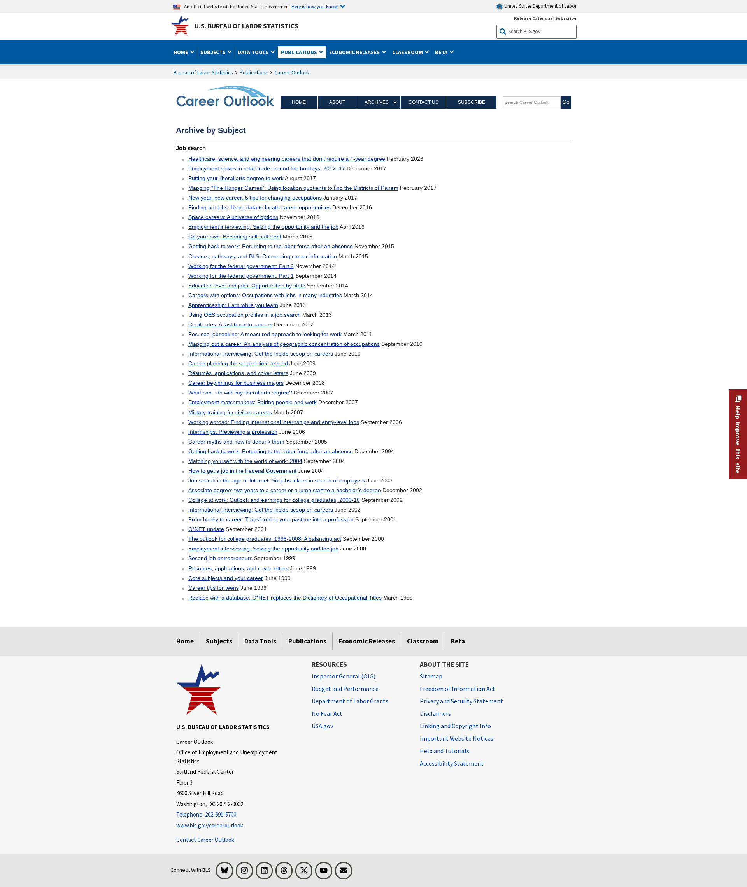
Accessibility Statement (452, 763)
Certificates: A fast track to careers (230, 324)
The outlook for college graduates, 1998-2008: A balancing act (264, 539)
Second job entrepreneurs (220, 558)
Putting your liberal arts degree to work (236, 178)
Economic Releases (366, 641)
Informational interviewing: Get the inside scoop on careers (260, 354)
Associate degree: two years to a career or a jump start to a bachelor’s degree (284, 490)
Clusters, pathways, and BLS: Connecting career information (262, 256)
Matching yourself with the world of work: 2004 (245, 461)
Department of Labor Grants (350, 701)
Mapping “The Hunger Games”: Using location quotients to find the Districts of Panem (293, 188)
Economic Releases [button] (355, 52)
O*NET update (206, 529)
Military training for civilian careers (230, 412)
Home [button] (181, 52)
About (337, 102)
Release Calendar (533, 18)
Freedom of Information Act (457, 688)
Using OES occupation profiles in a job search (244, 315)
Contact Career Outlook (205, 839)
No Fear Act (327, 713)
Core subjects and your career (225, 578)
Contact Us (423, 102)
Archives (377, 102)
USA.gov (322, 726)
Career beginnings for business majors (236, 383)
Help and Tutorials (444, 751)
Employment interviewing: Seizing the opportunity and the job (263, 227)
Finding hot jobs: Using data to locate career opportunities (260, 207)
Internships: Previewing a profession (232, 432)
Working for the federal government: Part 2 (241, 266)
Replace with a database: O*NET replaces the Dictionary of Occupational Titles (285, 597)
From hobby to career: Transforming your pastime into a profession (271, 519)
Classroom (423, 641)
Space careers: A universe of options (233, 217)
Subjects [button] (213, 52)
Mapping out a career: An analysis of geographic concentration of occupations (284, 344)
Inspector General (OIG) (343, 676)
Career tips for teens (213, 588)
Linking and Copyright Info (455, 726)
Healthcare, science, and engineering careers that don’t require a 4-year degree (286, 159)
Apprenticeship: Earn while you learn (233, 305)
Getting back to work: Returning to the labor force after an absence (270, 246)
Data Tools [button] (254, 52)
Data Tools (260, 641)
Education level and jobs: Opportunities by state (246, 285)
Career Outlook (292, 72)
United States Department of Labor (540, 6)
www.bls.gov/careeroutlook (209, 825)
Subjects (219, 641)
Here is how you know (314, 6)
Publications (254, 72)
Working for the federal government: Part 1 (241, 276)
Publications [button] (299, 52)
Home (299, 102)
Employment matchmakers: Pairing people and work (252, 402)
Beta (458, 641)
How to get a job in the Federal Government (242, 471)
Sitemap (431, 676)
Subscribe (566, 18)
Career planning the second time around (238, 363)
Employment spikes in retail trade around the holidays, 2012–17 (266, 168)
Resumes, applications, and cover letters (238, 568)
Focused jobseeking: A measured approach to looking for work (265, 334)
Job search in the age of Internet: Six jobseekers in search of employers (276, 480)
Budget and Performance (345, 688)
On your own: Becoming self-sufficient (234, 236)
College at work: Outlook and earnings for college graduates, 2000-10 (274, 500)
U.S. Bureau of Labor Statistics (246, 26)
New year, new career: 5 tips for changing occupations (255, 198)
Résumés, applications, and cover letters (238, 373)
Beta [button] (442, 52)
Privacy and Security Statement (461, 701)
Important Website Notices (456, 738)
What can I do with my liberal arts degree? (240, 392)
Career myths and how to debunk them (236, 441)
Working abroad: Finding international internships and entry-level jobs (273, 422)
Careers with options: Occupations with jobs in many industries (265, 295)
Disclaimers (435, 713)
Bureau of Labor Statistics (203, 72)
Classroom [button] (408, 52)
